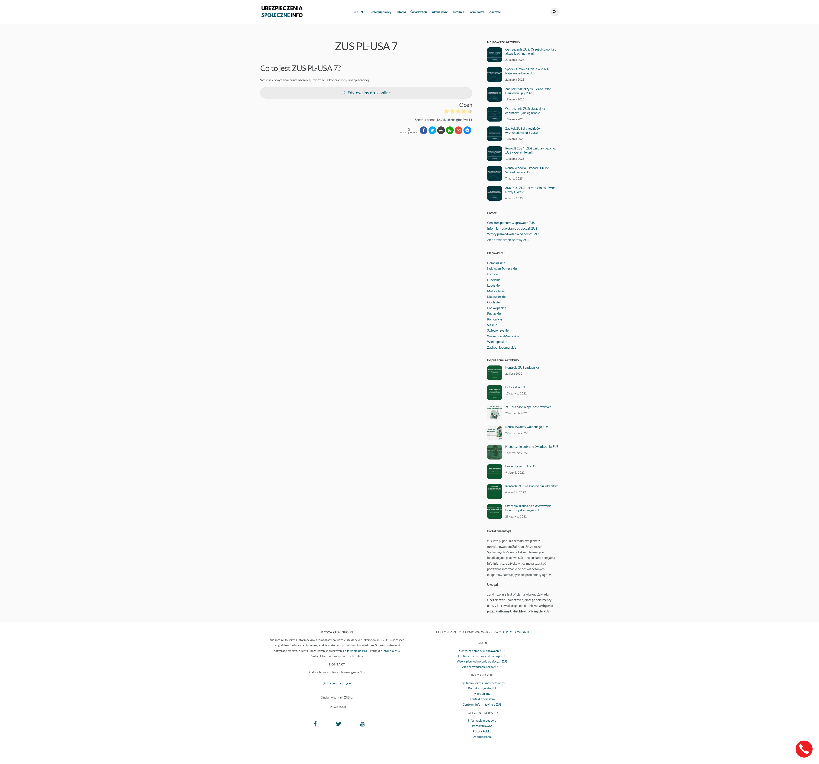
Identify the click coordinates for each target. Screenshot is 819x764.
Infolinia (458, 12)
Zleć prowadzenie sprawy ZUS (508, 240)
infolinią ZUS (391, 650)
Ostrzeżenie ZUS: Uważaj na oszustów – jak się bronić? (525, 111)
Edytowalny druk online (369, 92)
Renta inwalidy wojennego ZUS (527, 427)
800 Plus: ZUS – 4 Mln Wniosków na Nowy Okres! (530, 190)
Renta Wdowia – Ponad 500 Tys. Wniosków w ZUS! (527, 170)
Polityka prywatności (482, 688)
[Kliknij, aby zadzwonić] (804, 749)
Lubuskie (493, 285)
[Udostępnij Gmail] (458, 130)
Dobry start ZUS (516, 387)
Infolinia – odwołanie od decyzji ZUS (512, 228)
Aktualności (440, 12)
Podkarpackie (496, 308)
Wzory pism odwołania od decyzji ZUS (513, 234)
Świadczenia (419, 12)
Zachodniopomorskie (501, 347)
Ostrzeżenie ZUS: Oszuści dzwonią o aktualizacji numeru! (530, 51)
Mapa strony (482, 693)
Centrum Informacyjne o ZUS (482, 704)
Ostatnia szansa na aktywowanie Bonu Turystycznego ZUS (528, 508)
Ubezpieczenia (482, 736)
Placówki (495, 12)
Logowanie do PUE (355, 650)
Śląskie (492, 325)
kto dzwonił (518, 632)
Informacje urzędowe (482, 720)
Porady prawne (482, 726)
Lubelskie (494, 280)
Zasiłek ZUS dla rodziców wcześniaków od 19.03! (522, 130)
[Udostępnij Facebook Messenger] (467, 130)
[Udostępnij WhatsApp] (450, 130)
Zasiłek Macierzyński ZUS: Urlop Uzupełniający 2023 (528, 91)
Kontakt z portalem (482, 699)
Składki (401, 12)
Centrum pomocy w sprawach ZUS (511, 223)
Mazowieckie (496, 297)
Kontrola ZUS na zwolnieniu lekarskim (531, 486)
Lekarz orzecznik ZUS (520, 466)
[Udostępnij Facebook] (423, 130)
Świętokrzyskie (498, 330)
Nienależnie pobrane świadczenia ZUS (531, 446)
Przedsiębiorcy (380, 12)
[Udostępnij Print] (441, 130)
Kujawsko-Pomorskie (502, 268)
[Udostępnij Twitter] (432, 130)
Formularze (476, 12)
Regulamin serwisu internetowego (482, 683)
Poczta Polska (482, 731)
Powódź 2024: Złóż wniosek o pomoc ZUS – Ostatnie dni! (530, 150)
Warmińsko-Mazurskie (503, 336)
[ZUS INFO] (282, 14)
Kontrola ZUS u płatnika (522, 367)
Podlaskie (494, 313)
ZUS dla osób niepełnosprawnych (528, 407)
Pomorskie (494, 319)
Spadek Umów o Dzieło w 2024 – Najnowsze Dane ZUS (528, 71)
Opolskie (493, 302)
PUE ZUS (359, 12)
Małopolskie (496, 291)
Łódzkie (492, 274)
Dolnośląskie (496, 263)
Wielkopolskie (497, 342)
